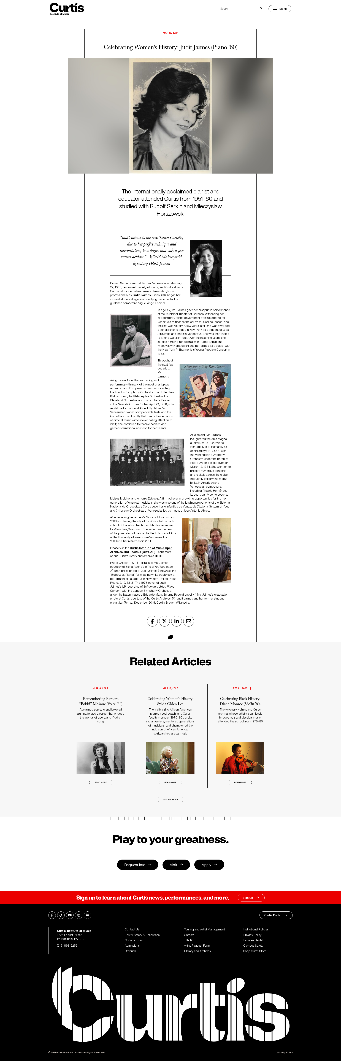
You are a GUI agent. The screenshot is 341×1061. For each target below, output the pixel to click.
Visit (173, 865)
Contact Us (132, 929)
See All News (170, 799)
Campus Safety (253, 945)
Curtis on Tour (134, 940)
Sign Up (248, 898)
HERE (159, 556)
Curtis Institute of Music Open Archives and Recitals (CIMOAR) (141, 550)
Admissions (132, 945)
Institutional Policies (256, 929)
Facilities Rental (253, 940)
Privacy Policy (252, 935)
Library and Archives (197, 951)
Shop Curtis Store (254, 951)
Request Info (134, 865)
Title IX (188, 940)
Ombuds (130, 951)
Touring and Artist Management (204, 929)
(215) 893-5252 (67, 945)
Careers (189, 935)
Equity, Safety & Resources (142, 935)
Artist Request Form (197, 945)
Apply (206, 865)
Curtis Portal (272, 915)
